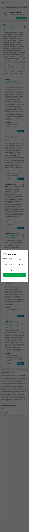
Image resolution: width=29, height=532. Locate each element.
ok (14, 275)
